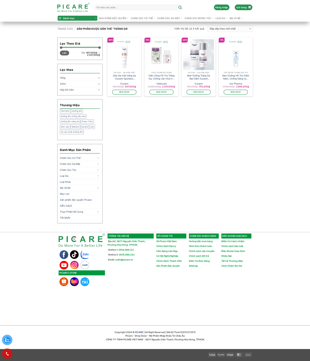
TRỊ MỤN (65, 217)
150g (62, 77)
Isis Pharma (235, 83)
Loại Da (220, 18)
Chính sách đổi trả (199, 256)
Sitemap (193, 265)
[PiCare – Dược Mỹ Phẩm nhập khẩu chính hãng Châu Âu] (73, 7)
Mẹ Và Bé (235, 18)
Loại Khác (65, 181)
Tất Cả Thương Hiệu (232, 261)
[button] (221, 7)
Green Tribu (87, 121)
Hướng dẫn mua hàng (201, 241)
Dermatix (65, 111)
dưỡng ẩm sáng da (70, 121)
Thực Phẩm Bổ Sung (71, 211)
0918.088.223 (126, 254)
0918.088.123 (126, 249)
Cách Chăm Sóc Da (231, 265)
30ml (63, 83)
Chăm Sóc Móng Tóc (198, 18)
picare (85, 127)
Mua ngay (124, 92)
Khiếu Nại (226, 256)
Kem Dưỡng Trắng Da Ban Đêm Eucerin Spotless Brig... (198, 77)
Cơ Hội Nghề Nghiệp (167, 256)
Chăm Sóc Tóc (68, 169)
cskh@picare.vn (124, 259)
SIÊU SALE (66, 205)
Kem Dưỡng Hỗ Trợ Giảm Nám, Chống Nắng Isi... (235, 77)
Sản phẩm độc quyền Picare (76, 199)
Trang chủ (65, 28)
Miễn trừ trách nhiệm (232, 241)
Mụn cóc (65, 193)
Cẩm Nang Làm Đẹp (167, 251)
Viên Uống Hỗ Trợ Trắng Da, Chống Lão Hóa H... (161, 77)
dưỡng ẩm (77, 111)
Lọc (64, 53)
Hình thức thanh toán (200, 246)
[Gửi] (180, 7)
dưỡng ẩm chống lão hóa (73, 116)
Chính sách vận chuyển (202, 251)
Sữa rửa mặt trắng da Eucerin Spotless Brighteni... (124, 77)
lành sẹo (65, 127)
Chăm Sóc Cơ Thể (142, 18)
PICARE (139, 332)
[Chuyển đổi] (98, 158)
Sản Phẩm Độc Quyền (168, 265)
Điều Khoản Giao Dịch (233, 251)
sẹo (92, 127)
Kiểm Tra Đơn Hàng (199, 261)
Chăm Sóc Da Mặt (168, 18)
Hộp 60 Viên (67, 89)
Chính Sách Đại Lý (166, 246)
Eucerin (124, 83)
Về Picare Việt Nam (166, 241)
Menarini (76, 127)
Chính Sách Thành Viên (169, 261)
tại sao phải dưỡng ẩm (72, 132)
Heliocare (161, 83)
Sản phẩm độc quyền (112, 18)
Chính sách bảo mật (232, 246)
